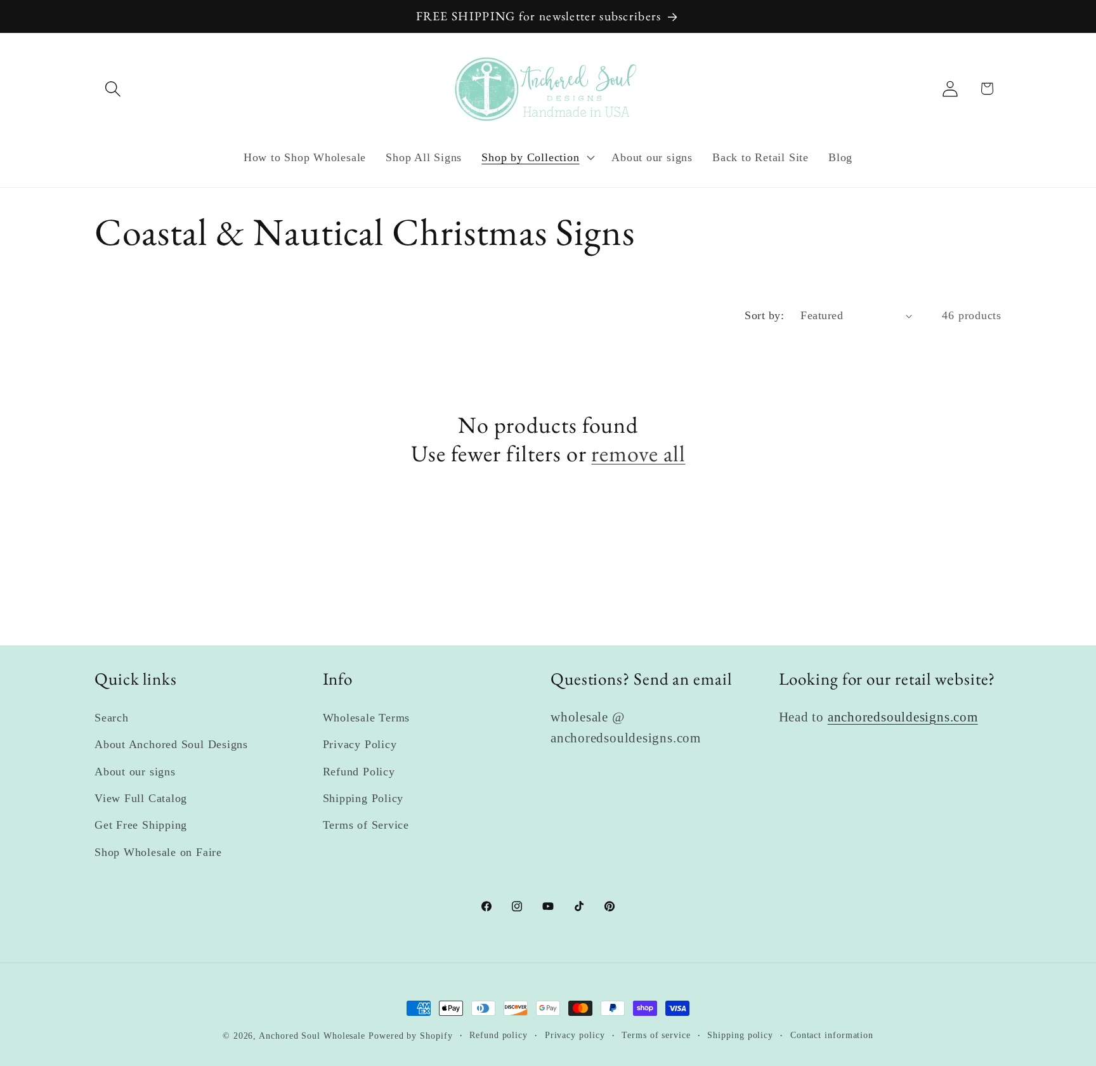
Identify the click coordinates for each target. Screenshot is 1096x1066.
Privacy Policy (360, 744)
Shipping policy (740, 1035)
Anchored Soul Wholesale (312, 1035)
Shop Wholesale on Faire (158, 852)
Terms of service (656, 1035)
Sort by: (764, 315)
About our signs (135, 771)
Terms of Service (366, 825)
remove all (638, 453)
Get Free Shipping (141, 825)
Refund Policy (359, 771)
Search (112, 717)
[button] (113, 88)
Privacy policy (575, 1035)
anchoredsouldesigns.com (903, 716)
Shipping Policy (363, 798)
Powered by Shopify (410, 1035)
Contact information (831, 1035)
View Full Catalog (141, 798)
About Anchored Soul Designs (171, 744)
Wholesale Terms (366, 717)
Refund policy (498, 1035)
